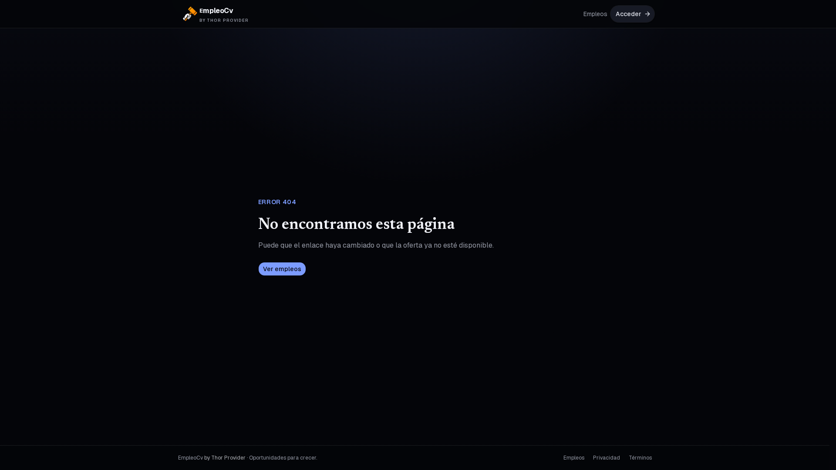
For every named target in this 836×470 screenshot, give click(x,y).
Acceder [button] (628, 14)
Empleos (595, 14)
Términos (640, 457)
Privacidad (606, 457)
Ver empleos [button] (282, 269)
